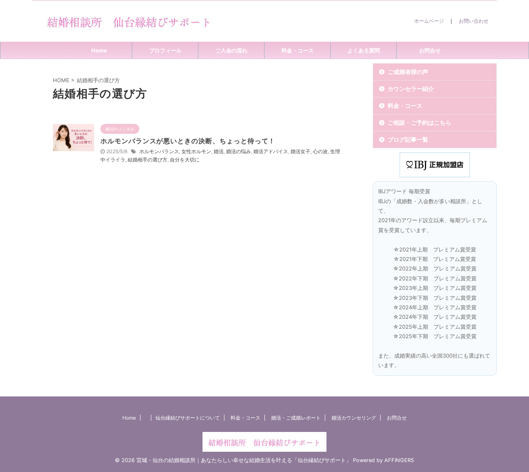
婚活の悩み (238, 151)
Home (99, 50)
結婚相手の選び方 (147, 160)
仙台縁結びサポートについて (187, 418)
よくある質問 (364, 50)
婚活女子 (300, 151)
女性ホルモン (196, 151)
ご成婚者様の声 (408, 71)
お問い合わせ (473, 21)
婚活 (219, 151)
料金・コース (297, 50)
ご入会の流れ (231, 50)
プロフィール (165, 50)
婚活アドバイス (270, 151)
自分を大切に (185, 160)
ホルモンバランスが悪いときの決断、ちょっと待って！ (187, 141)
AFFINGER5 (399, 460)
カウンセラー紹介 (411, 88)
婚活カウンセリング (353, 418)
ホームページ (429, 21)
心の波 (320, 151)
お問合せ (430, 50)
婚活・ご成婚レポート (296, 418)
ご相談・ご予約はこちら (419, 122)
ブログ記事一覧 (408, 139)
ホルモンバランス (159, 151)
